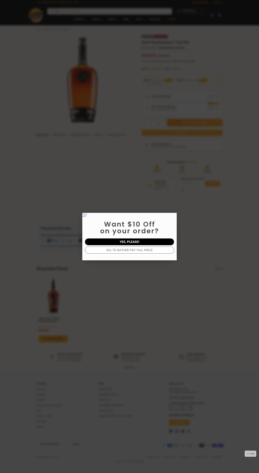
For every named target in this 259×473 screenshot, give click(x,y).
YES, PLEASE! (129, 242)
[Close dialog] (84, 215)
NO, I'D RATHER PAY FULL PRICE (129, 250)
